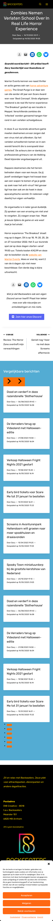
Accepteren (26, 895)
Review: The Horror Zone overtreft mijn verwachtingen (13, 342)
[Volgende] (19, 381)
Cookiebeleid (15, 917)
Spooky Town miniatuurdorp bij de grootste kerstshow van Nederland (26, 569)
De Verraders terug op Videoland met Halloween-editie (24, 428)
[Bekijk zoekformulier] (40, 4)
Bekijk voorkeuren (26, 911)
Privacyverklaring (29, 917)
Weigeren (26, 903)
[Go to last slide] (8, 381)
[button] (48, 863)
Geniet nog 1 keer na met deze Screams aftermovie (40, 344)
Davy (19, 35)
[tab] (9, 725)
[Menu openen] (47, 4)
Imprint (40, 917)
